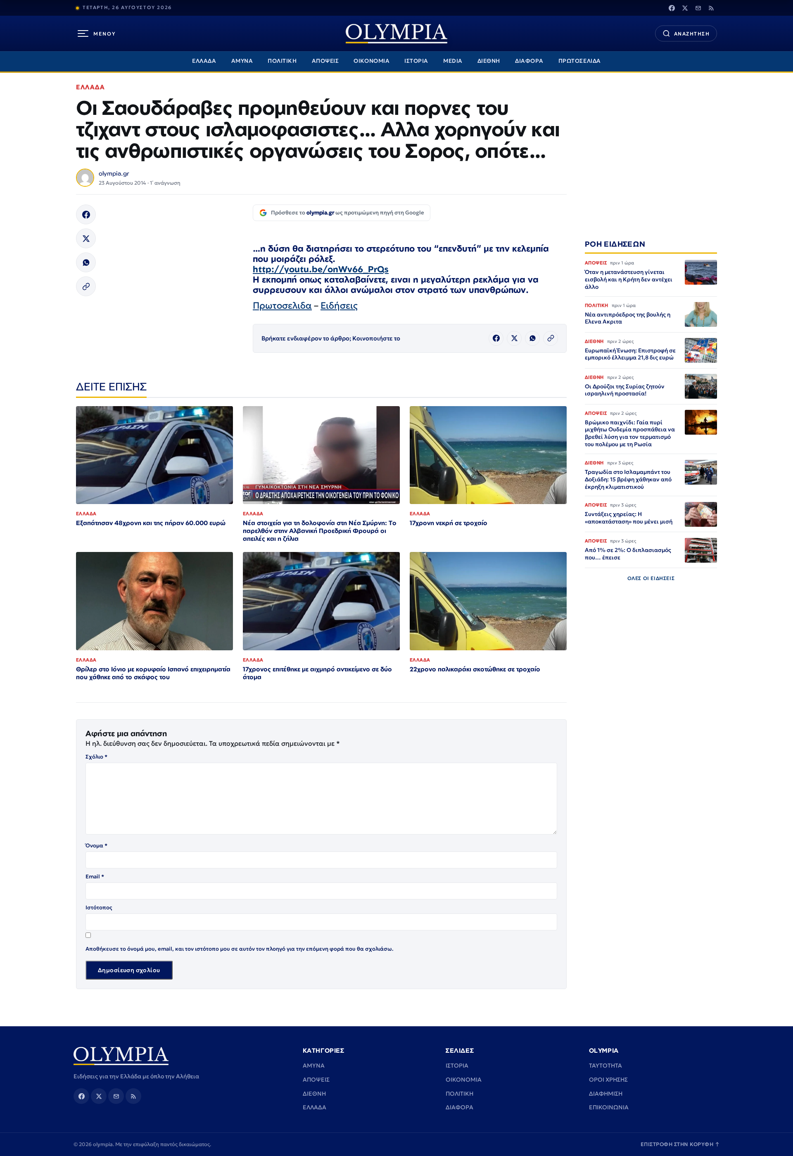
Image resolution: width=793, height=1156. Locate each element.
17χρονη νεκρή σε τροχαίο (448, 523)
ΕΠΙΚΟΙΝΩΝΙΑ (609, 1107)
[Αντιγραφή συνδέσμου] (86, 286)
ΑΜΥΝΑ (242, 60)
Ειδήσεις (339, 305)
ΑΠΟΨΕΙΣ (325, 60)
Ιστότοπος (98, 907)
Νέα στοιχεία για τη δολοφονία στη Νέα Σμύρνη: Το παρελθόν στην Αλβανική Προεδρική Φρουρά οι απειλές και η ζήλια (319, 530)
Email (94, 876)
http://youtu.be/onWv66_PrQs (321, 269)
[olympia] (396, 33)
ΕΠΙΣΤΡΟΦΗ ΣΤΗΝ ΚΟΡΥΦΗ (680, 1144)
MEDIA (453, 60)
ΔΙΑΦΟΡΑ (529, 60)
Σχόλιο (96, 756)
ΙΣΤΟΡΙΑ (416, 60)
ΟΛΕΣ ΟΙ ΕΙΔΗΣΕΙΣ (651, 579)
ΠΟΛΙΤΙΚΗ (282, 60)
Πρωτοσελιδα (282, 305)
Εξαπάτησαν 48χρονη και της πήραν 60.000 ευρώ (151, 523)
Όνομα (96, 845)
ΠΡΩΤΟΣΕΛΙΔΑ (579, 60)
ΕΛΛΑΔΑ (204, 60)
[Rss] (711, 8)
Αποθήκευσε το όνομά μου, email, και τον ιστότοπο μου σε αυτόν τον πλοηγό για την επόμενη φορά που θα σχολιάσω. (239, 948)
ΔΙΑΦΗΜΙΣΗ (605, 1093)
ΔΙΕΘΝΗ (488, 60)
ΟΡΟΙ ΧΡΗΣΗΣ (608, 1079)
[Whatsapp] (86, 262)
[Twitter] (685, 8)
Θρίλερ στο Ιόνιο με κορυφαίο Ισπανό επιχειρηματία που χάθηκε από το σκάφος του (153, 673)
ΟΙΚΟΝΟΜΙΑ (371, 60)
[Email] (698, 8)
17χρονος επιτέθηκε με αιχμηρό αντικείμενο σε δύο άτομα (317, 673)
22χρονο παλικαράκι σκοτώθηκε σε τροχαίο (475, 669)
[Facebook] (671, 8)
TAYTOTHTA (605, 1065)
